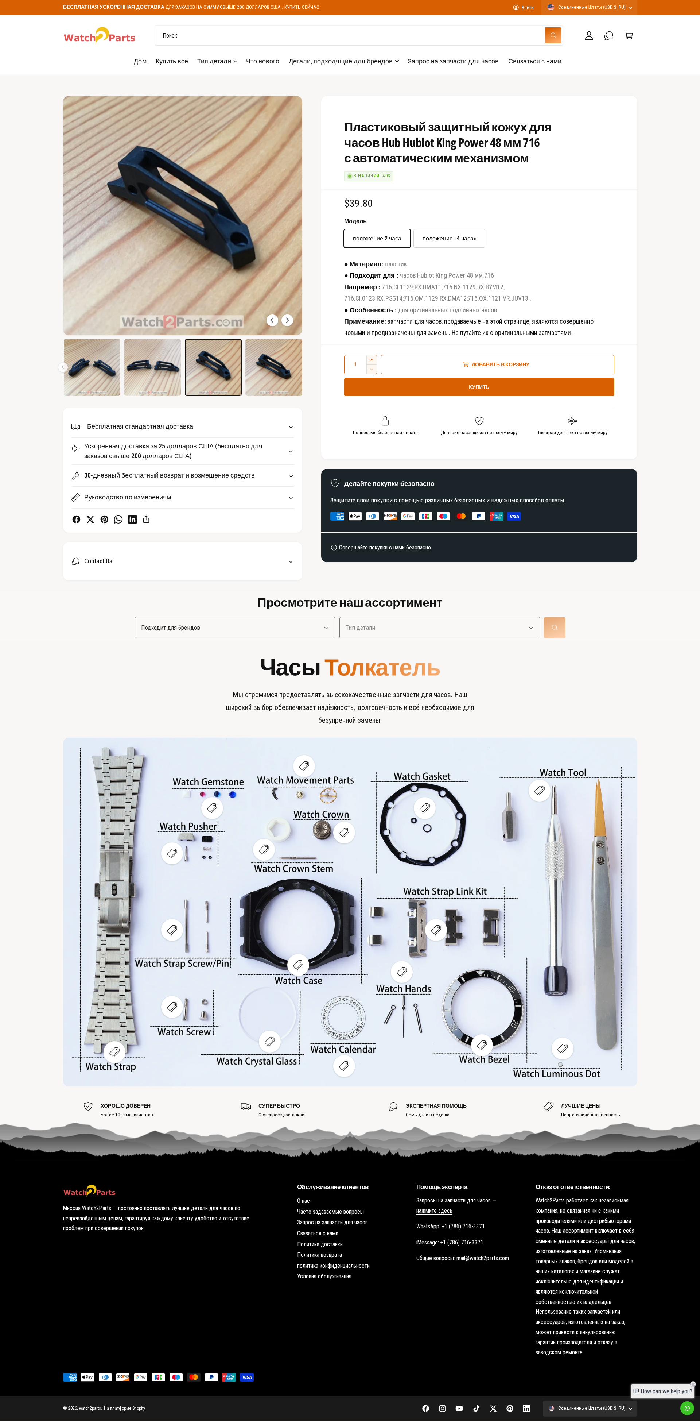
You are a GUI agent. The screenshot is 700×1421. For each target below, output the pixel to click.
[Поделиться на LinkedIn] (132, 519)
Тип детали (214, 61)
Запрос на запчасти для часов (332, 1251)
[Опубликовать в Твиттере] (90, 519)
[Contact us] (687, 1408)
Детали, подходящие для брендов (341, 61)
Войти (528, 7)
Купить (479, 387)
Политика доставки (320, 1273)
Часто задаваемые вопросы (330, 1240)
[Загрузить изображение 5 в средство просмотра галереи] (273, 367)
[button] (629, 36)
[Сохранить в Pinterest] (104, 519)
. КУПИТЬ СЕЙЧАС (300, 7)
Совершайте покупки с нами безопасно (385, 547)
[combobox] (359, 36)
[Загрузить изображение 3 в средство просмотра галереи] (152, 367)
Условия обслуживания (324, 1305)
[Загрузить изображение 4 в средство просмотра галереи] (213, 367)
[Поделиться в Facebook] (76, 519)
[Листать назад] (272, 320)
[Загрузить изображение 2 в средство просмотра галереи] (92, 367)
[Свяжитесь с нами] (609, 36)
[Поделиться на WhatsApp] (118, 519)
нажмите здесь (434, 1240)
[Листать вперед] (287, 320)
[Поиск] (554, 627)
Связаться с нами (317, 1262)
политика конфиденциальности (333, 1294)
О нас (303, 1230)
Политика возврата (319, 1284)
